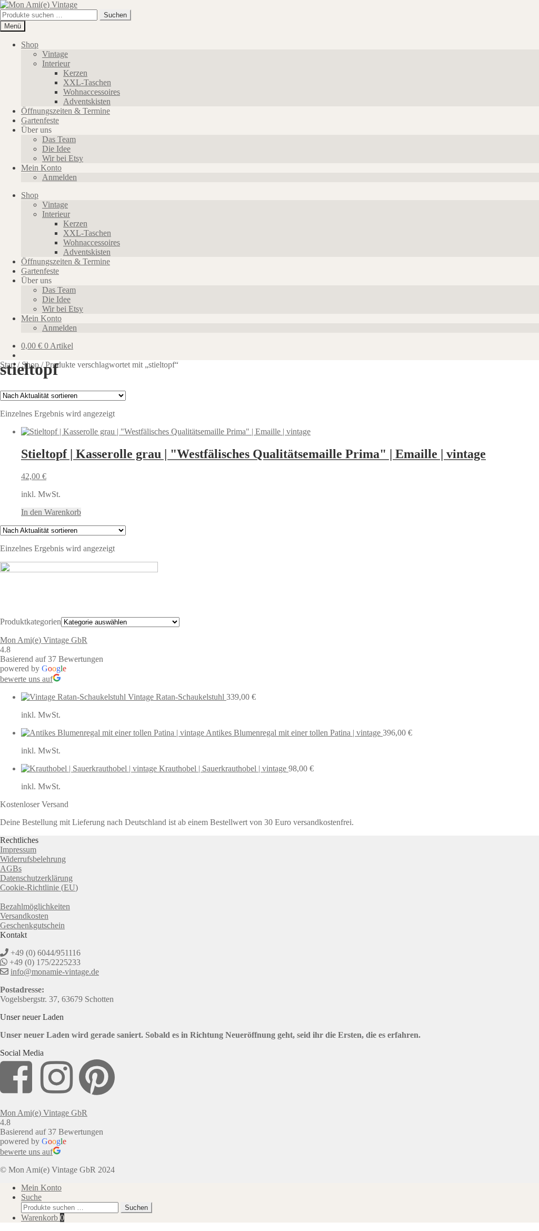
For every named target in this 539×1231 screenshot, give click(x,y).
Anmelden (59, 177)
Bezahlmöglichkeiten (35, 906)
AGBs (11, 868)
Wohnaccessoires (91, 91)
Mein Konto (41, 167)
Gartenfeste (40, 120)
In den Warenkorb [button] (51, 512)
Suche (31, 1197)
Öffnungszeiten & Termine (65, 110)
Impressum (18, 849)
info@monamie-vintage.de (55, 971)
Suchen (115, 15)
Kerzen (75, 72)
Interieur (56, 63)
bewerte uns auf (26, 678)
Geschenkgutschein (32, 925)
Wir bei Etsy (62, 158)
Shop (29, 44)
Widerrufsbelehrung (33, 859)
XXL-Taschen (87, 82)
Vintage (55, 53)
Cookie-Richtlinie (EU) (39, 887)
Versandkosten (24, 915)
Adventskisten (87, 101)
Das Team (59, 139)
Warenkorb (42, 1217)
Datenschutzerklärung (36, 877)
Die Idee (56, 148)
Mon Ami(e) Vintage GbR (43, 640)
